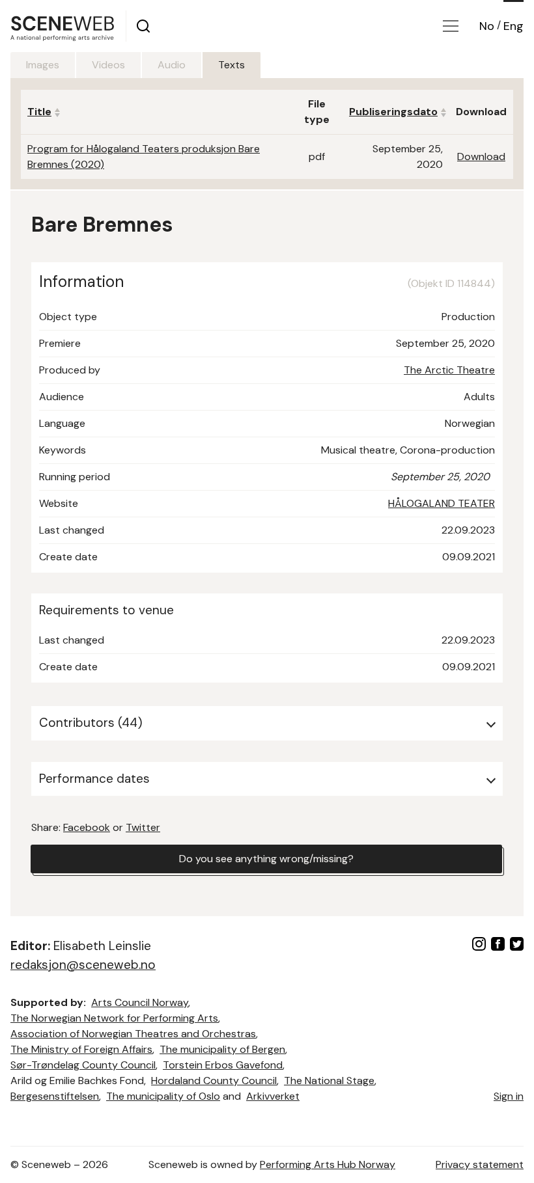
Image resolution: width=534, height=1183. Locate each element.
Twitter (143, 827)
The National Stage (329, 1080)
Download (481, 156)
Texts (231, 65)
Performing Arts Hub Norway (327, 1164)
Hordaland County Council (214, 1080)
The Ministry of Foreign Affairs (81, 1049)
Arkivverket (273, 1096)
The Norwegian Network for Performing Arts (114, 1018)
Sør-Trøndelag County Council (83, 1065)
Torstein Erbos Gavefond (223, 1065)
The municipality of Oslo (163, 1096)
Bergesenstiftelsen (54, 1096)
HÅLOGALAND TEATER (441, 503)
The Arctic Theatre (449, 370)
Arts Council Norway (139, 1002)
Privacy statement (480, 1164)
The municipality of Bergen (222, 1049)
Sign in (509, 1096)
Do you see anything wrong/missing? (266, 858)
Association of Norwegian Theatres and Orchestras (133, 1033)
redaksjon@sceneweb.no (83, 965)
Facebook (86, 827)
